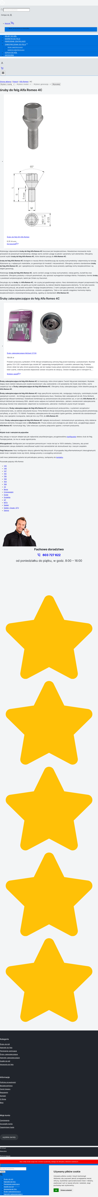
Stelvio (6, 510)
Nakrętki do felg (12, 39)
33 (5, 487)
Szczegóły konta (6, 1124)
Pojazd (15, 82)
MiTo (6, 503)
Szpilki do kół (11, 53)
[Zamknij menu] (0, 1165)
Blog (1, 1103)
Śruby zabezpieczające (15, 47)
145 (5, 466)
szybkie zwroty (9, 1137)
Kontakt (3, 1096)
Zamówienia (4, 1120)
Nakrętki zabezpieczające (16, 50)
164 (5, 482)
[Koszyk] (2, 69)
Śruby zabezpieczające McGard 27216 (21, 353)
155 (5, 474)
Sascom (8, 1156)
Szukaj (3, 1171)
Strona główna (5, 82)
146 (5, 468)
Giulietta (7, 497)
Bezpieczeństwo (6, 1086)
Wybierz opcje (12, 374)
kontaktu (59, 457)
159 (5, 479)
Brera (6, 489)
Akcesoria (9, 55)
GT (5, 500)
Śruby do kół (11, 36)
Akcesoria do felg (6, 1064)
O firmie (3, 1099)
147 (5, 471)
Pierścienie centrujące (15, 41)
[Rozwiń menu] (3, 73)
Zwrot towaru (5, 1089)
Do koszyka (11, 244)
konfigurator (71, 437)
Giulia (6, 495)
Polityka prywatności (8, 1082)
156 (5, 476)
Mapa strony (3, 1151)
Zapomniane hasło (7, 1127)
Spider (6, 505)
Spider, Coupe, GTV (11, 508)
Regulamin (4, 1092)
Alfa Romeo (23, 82)
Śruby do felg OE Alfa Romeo (18, 237)
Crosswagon (8, 492)
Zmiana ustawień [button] (66, 1190)
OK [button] (56, 1190)
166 (5, 484)
